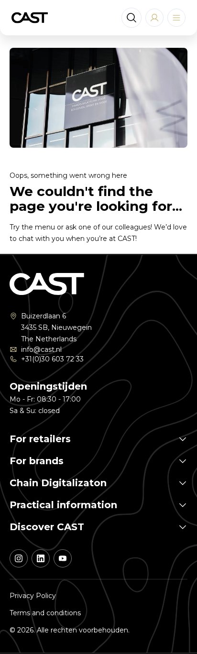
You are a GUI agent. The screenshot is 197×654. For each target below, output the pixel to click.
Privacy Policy (33, 595)
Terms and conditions (45, 613)
